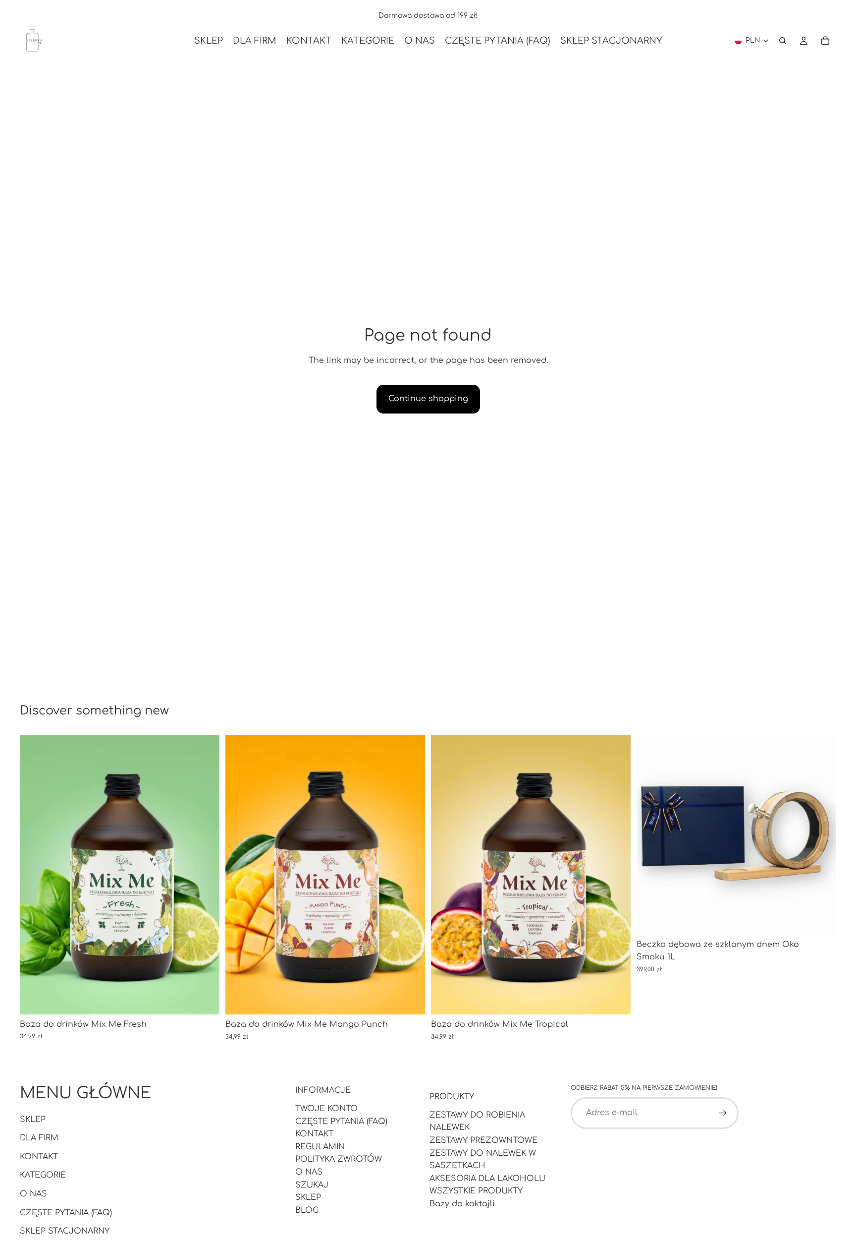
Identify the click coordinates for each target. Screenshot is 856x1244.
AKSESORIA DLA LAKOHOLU (487, 1178)
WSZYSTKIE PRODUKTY (476, 1190)
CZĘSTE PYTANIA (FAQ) (66, 1212)
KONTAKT (39, 1156)
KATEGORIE (43, 1175)
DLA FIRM (39, 1137)
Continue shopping (428, 398)
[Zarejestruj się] (722, 1113)
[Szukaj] (783, 41)
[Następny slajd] (204, 875)
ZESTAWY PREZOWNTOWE (483, 1140)
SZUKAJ (311, 1185)
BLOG (307, 1210)
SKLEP (33, 1119)
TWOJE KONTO (326, 1108)
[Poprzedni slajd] (35, 875)
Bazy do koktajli (462, 1203)
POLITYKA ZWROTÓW (338, 1159)
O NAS (33, 1193)
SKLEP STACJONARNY (64, 1231)
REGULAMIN (320, 1146)
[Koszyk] (825, 41)
